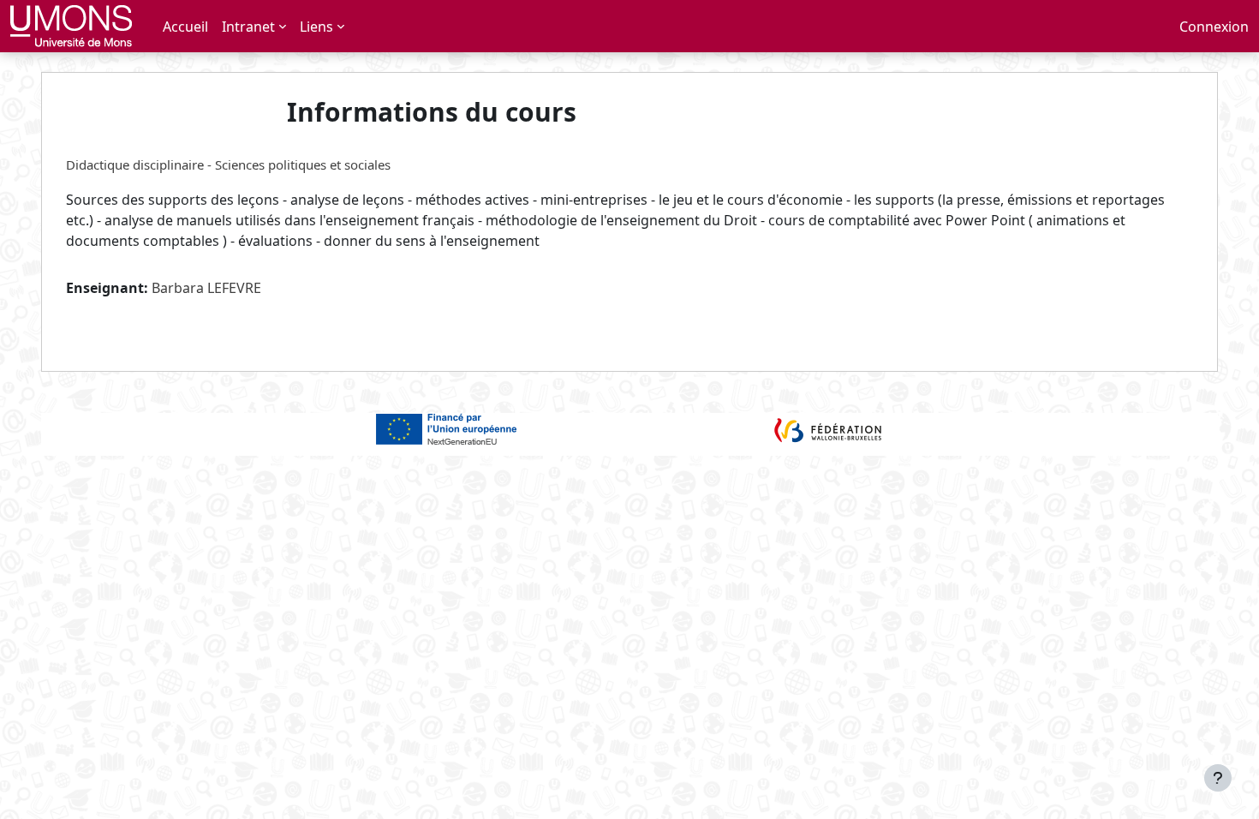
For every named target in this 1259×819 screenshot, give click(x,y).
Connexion (1214, 26)
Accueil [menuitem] (185, 26)
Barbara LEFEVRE (206, 287)
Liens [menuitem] (316, 26)
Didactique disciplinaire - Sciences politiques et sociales (228, 164)
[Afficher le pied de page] (1218, 778)
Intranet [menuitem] (248, 26)
